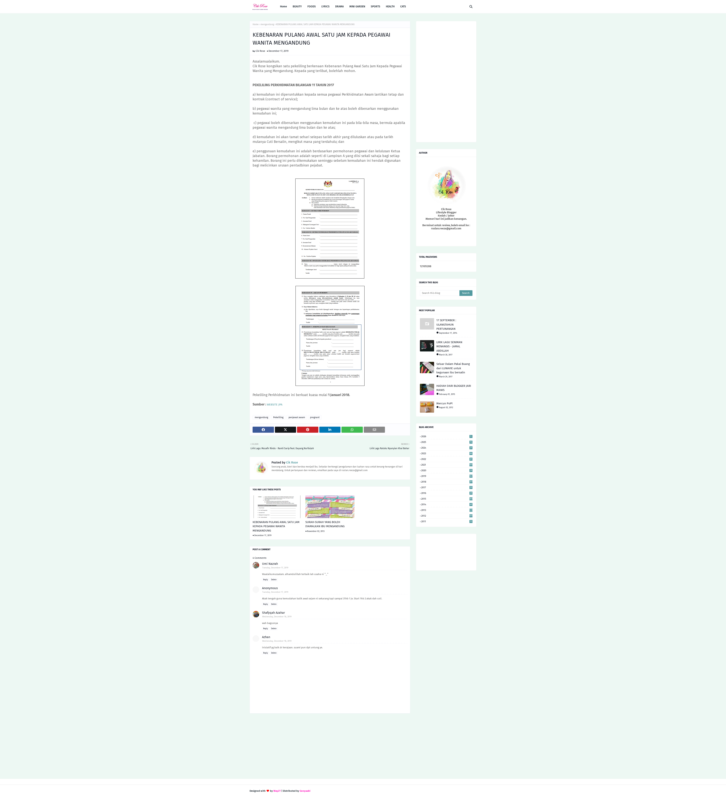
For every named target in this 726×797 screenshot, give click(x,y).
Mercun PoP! (444, 403)
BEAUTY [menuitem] (297, 6)
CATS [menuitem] (403, 6)
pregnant (315, 417)
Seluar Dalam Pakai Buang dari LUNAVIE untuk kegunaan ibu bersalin (453, 368)
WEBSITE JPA (274, 404)
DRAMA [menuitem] (339, 6)
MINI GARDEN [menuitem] (357, 6)
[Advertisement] (330, 746)
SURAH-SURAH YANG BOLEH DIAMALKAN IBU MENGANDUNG (324, 524)
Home (256, 24)
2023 (446, 453)
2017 (446, 487)
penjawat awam (297, 417)
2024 (446, 447)
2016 (446, 493)
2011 (446, 521)
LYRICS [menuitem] (325, 6)
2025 (446, 442)
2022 (446, 459)
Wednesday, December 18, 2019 (277, 616)
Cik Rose (260, 51)
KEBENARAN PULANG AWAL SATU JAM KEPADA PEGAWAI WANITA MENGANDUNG (276, 526)
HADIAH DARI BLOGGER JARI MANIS (453, 388)
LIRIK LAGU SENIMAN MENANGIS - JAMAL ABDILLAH (449, 346)
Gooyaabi (305, 790)
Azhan (266, 637)
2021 (446, 464)
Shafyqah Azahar (273, 612)
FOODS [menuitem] (311, 6)
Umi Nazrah (270, 564)
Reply (265, 580)
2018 (446, 481)
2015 (446, 498)
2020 (446, 470)
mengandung (267, 24)
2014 (446, 504)
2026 (446, 436)
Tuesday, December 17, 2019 (275, 567)
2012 (446, 515)
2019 (446, 476)
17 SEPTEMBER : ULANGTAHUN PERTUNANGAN (446, 324)
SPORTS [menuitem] (375, 6)
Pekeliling (278, 417)
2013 (446, 510)
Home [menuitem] (283, 6)
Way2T (277, 790)
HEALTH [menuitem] (390, 6)
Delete (273, 580)
